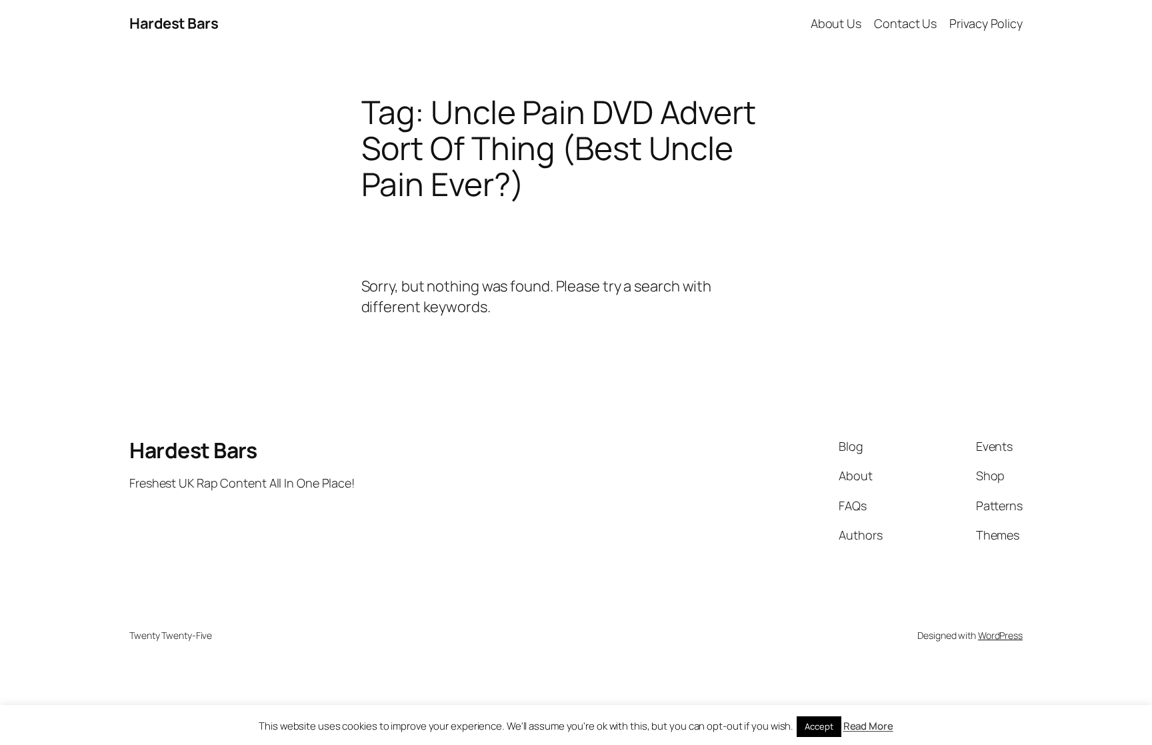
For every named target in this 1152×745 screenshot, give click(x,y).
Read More (868, 726)
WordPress (1000, 635)
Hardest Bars (173, 23)
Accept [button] (819, 726)
